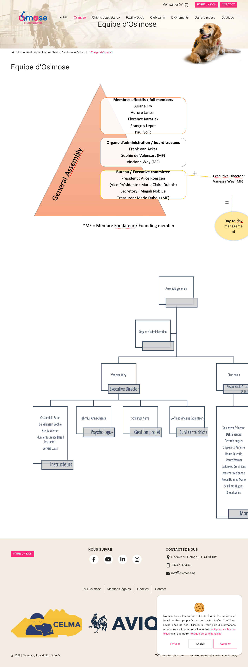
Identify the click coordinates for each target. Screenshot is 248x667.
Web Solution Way (226, 655)
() (173, 4)
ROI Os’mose (92, 589)
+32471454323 (181, 565)
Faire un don (206, 4)
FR (65, 17)
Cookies (143, 589)
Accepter (225, 643)
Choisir (200, 643)
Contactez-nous (182, 549)
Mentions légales (119, 589)
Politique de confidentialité (205, 633)
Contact (228, 4)
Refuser (175, 643)
